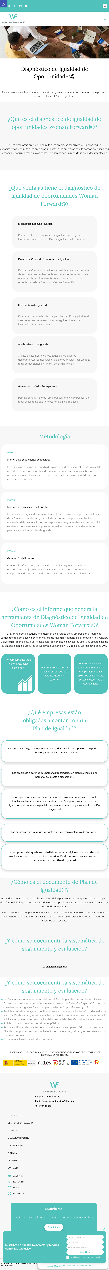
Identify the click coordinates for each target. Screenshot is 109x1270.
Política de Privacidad (75, 1265)
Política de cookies (59, 1265)
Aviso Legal (89, 1265)
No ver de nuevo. (54, 1267)
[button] (3, 3)
